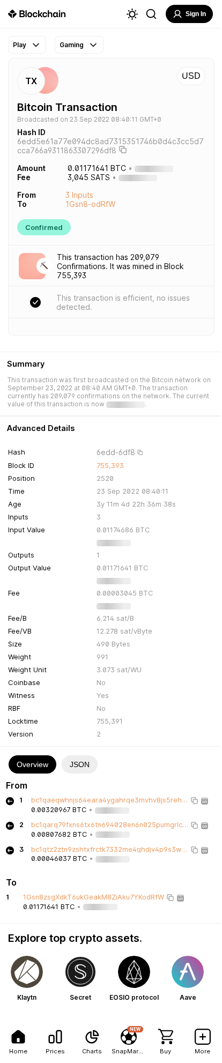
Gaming (72, 45)
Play (19, 45)
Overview (32, 764)
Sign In (196, 14)
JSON (80, 764)
